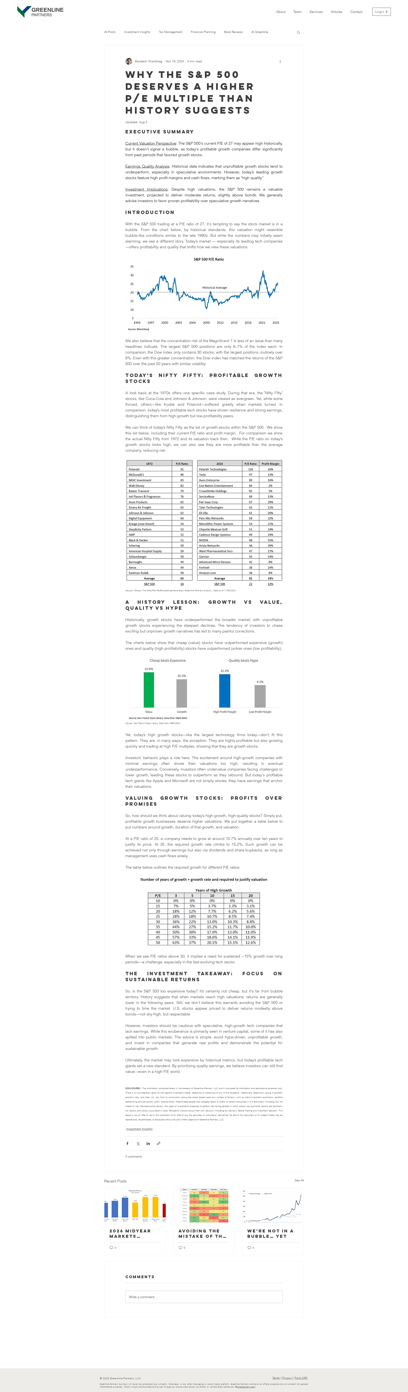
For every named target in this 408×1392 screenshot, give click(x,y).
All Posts (110, 32)
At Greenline (259, 32)
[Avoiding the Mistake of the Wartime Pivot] (204, 1205)
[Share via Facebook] (127, 1143)
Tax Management (170, 32)
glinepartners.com (246, 1387)
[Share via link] (159, 1143)
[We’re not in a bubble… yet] (273, 1205)
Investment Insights (137, 32)
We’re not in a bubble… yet (270, 1233)
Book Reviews (233, 32)
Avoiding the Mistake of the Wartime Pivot (202, 1233)
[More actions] (280, 61)
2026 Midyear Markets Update (130, 1233)
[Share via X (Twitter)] (138, 1143)
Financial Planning (203, 32)
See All (299, 1180)
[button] (298, 32)
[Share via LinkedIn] (148, 1143)
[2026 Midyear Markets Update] (135, 1205)
